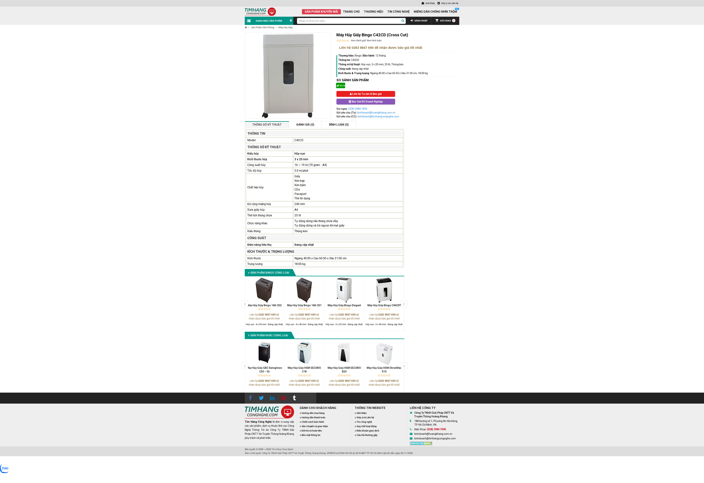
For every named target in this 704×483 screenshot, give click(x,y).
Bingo (358, 55)
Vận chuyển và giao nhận (315, 426)
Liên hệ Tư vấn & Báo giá (367, 93)
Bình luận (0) (339, 124)
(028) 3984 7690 (357, 108)
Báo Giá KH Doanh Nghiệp (367, 101)
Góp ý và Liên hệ (365, 417)
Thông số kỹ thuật (267, 124)
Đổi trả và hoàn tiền (312, 430)
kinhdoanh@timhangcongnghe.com (378, 116)
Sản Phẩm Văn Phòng (262, 27)
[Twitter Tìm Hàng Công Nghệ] (261, 398)
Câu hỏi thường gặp (367, 435)
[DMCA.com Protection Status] (421, 443)
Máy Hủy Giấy (285, 27)
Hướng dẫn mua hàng (313, 413)
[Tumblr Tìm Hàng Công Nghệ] (294, 398)
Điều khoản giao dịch (368, 430)
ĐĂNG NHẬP (421, 20)
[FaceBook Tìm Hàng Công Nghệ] (250, 398)
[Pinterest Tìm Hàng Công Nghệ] (283, 398)
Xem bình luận (374, 40)
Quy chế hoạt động (367, 426)
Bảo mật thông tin (311, 435)
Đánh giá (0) (305, 124)
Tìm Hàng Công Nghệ (282, 449)
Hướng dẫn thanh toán (313, 417)
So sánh (342, 86)
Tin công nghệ (364, 421)
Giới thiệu (361, 413)
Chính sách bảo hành (313, 421)
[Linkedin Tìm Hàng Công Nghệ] (272, 398)
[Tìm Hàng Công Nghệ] (260, 11)
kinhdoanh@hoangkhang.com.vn (376, 112)
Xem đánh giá (358, 40)
